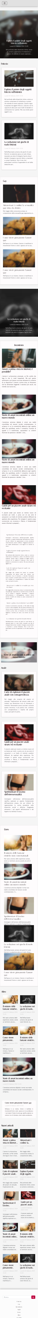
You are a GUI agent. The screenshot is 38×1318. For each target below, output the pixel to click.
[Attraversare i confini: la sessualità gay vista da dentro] (19, 193)
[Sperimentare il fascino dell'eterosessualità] (19, 782)
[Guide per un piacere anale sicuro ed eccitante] (19, 494)
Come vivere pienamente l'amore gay (8, 1040)
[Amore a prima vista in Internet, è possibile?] (19, 358)
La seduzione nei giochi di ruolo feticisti (19, 320)
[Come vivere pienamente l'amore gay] (19, 226)
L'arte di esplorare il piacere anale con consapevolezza (17, 693)
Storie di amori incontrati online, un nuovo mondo (10, 1236)
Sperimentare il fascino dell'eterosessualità (19, 535)
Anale (19, 1309)
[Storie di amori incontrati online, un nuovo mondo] (19, 404)
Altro (19, 1315)
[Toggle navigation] (4, 3)
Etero (19, 1312)
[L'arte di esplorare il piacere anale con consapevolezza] (19, 682)
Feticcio (19, 1301)
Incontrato (19, 1307)
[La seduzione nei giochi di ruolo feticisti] (19, 131)
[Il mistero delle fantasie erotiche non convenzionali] (18, 843)
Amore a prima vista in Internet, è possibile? (20, 603)
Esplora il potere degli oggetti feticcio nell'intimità (19, 42)
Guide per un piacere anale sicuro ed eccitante (16, 743)
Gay (19, 1304)
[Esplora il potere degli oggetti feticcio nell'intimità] (19, 78)
